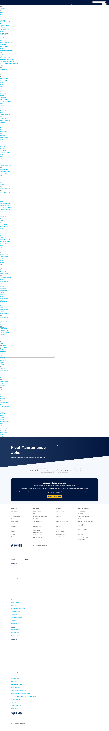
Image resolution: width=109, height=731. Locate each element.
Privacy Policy (14, 708)
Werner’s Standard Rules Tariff (19, 690)
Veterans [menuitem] (2, 419)
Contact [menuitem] (2, 415)
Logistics (13, 660)
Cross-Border (14, 657)
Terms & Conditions (16, 705)
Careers (57, 4)
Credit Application (15, 687)
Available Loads (78, 4)
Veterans (63, 4)
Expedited (14, 648)
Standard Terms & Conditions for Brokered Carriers (24, 696)
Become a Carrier (15, 635)
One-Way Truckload (16, 645)
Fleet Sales (14, 681)
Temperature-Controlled (17, 654)
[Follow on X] (16, 718)
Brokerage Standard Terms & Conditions (21, 693)
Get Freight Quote (15, 672)
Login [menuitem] (1, 423)
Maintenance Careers (16, 684)
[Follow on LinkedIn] (22, 718)
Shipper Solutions (15, 642)
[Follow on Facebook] (12, 718)
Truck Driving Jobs (70, 4)
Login (85, 4)
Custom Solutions (15, 666)
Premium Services (15, 669)
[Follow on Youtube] (25, 718)
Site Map (13, 702)
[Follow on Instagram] (19, 718)
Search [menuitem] (2, 434)
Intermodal (14, 651)
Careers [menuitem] (2, 417)
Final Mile (13, 663)
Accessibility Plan (15, 699)
